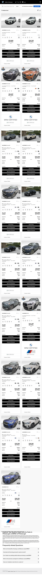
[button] (19, 20)
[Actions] (19, 30)
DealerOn (9, 571)
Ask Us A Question (11, 53)
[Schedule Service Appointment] (16, 2)
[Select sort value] (40, 10)
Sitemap (12, 571)
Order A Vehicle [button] (37, 6)
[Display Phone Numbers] (18, 2)
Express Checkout (11, 56)
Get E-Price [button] (10, 50)
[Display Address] (20, 2)
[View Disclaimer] (11, 37)
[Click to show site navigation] (40, 2)
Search (17, 6)
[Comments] (19, 37)
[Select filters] (38, 10)
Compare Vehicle (7, 63)
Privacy (14, 571)
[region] (11, 46)
